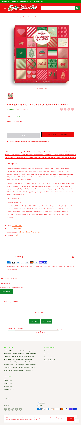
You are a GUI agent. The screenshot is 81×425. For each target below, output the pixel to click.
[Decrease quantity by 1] (16, 128)
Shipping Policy (8, 386)
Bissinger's (10, 109)
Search (46, 351)
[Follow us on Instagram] (12, 409)
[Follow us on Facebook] (5, 409)
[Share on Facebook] (61, 109)
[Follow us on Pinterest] (16, 409)
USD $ (6, 398)
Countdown (17, 225)
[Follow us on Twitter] (9, 409)
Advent (22, 232)
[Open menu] (5, 8)
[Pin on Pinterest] (65, 109)
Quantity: (10, 128)
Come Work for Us (49, 360)
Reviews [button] (10, 328)
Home (5, 17)
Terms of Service (9, 389)
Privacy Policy (8, 380)
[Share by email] (72, 109)
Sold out (23, 135)
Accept (70, 419)
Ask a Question (6, 291)
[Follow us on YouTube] (20, 409)
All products (12, 17)
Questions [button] (20, 328)
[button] (57, 134)
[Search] (77, 8)
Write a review (34, 321)
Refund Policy (8, 383)
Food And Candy (33, 232)
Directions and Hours (50, 357)
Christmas (17, 228)
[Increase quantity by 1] (41, 128)
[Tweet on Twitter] (68, 109)
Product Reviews (40, 312)
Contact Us (47, 354)
